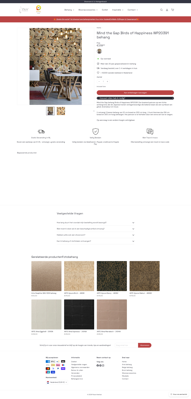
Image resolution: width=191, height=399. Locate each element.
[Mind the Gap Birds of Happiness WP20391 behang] (29, 178)
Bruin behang (127, 370)
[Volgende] (93, 111)
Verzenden (75, 373)
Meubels (125, 376)
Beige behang (127, 367)
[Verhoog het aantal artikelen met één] (107, 81)
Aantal (99, 77)
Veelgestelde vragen (79, 364)
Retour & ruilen (77, 370)
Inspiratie (117, 9)
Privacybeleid (76, 376)
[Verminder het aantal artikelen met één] (99, 81)
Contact (132, 9)
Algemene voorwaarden (80, 367)
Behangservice (77, 379)
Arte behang (127, 364)
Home (99, 28)
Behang (68, 9)
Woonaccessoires (87, 9)
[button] (99, 51)
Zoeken (74, 362)
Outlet (105, 9)
